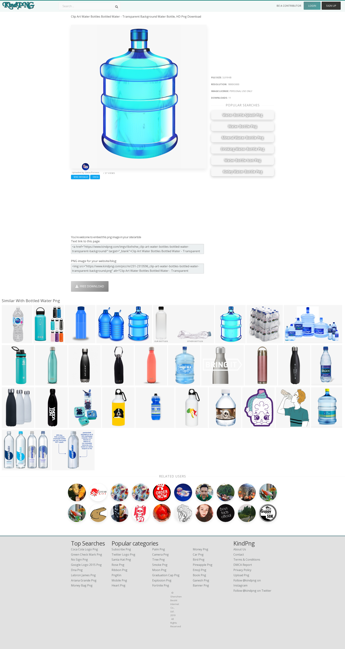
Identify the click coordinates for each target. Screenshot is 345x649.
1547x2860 (319, 425)
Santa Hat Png (121, 560)
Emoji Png (199, 570)
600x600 (8, 425)
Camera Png (160, 554)
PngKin (116, 575)
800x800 (75, 383)
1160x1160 (217, 425)
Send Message (80, 176)
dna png (77, 570)
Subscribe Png (121, 549)
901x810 (318, 383)
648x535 (8, 468)
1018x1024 (41, 341)
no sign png (79, 560)
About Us (239, 549)
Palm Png (158, 549)
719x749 (142, 425)
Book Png (199, 575)
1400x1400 (109, 383)
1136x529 (160, 341)
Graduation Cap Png (166, 575)
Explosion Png (161, 580)
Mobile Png (119, 580)
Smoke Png (159, 565)
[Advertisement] (139, 206)
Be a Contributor (289, 5)
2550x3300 (10, 341)
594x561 (208, 383)
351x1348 (285, 383)
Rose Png (118, 565)
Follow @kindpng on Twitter (252, 591)
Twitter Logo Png (123, 554)
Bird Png (198, 560)
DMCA (95, 176)
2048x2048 (10, 383)
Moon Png (159, 570)
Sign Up (331, 5)
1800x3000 (223, 341)
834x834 (249, 425)
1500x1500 (43, 383)
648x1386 (142, 383)
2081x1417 (104, 341)
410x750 (72, 341)
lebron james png (83, 575)
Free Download (91, 286)
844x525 (290, 341)
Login (312, 5)
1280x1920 (253, 383)
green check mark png (86, 554)
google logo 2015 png (86, 565)
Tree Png (158, 560)
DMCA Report (242, 565)
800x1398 (175, 383)
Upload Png (241, 575)
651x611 (58, 468)
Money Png (200, 549)
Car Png (198, 554)
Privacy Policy (242, 570)
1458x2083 (76, 425)
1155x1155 (110, 425)
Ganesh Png (201, 580)
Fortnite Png (160, 585)
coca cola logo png (84, 549)
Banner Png (201, 585)
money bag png (82, 585)
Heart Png (118, 585)
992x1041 (254, 341)
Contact (238, 554)
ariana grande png (83, 580)
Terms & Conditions (246, 560)
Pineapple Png (202, 565)
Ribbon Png (119, 570)
